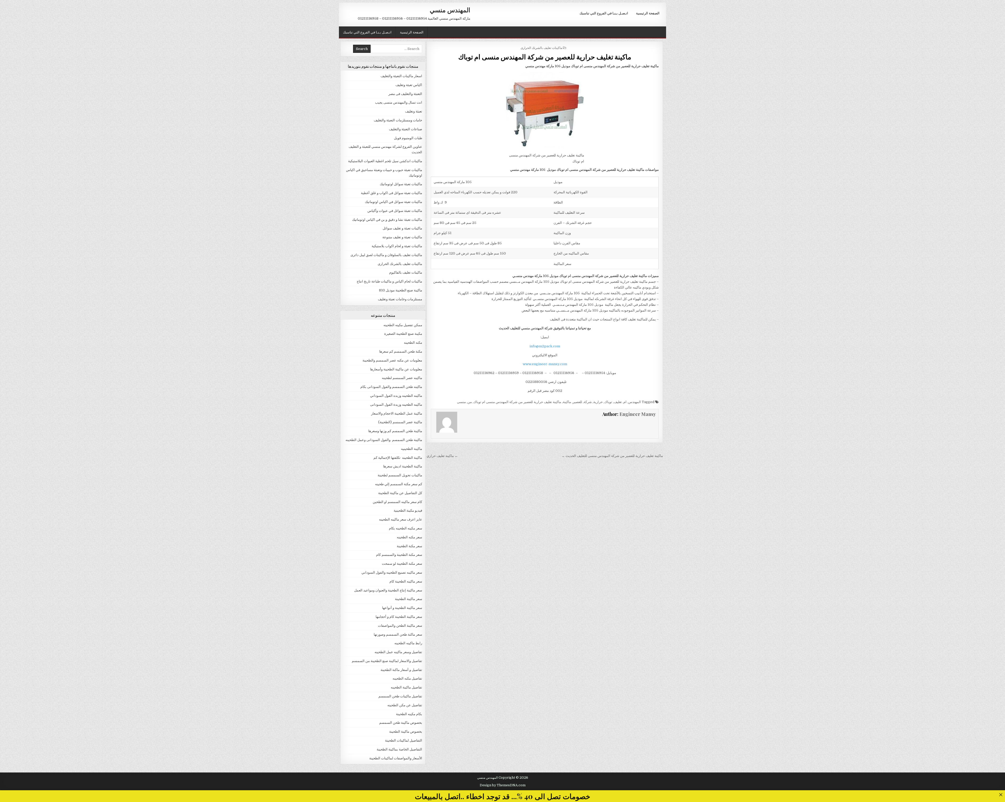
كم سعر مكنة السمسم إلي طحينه (398, 484)
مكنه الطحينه (413, 342)
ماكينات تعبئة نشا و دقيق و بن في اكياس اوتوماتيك (387, 220)
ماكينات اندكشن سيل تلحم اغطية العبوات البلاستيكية (385, 161)
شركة (588, 402)
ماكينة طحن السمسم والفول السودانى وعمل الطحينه (383, 440)
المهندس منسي (450, 9)
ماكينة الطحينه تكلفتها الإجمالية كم (397, 458)
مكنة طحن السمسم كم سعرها (400, 351)
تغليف (618, 402)
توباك (608, 402)
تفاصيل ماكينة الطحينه (406, 687)
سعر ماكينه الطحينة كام (405, 581)
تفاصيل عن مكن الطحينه (404, 705)
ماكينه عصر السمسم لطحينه (402, 378)
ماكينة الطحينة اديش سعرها (402, 466)
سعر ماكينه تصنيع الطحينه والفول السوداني (391, 572)
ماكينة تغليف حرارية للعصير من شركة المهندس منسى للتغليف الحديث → (612, 456)
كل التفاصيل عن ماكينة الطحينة (400, 493)
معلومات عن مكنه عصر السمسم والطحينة (392, 360)
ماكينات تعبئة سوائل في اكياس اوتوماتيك (393, 202)
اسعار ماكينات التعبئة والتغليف (401, 76)
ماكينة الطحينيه (411, 449)
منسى (461, 402)
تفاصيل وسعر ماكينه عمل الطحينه (398, 652)
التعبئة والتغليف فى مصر (405, 94)
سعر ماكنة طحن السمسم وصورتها (398, 634)
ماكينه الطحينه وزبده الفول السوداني (396, 396)
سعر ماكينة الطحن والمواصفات (400, 626)
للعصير (577, 402)
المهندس (634, 402)
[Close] (1000, 794)
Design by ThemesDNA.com (503, 785)
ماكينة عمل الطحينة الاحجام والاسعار (396, 413)
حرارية (598, 402)
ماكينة (567, 402)
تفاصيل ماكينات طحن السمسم (400, 696)
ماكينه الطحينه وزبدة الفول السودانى (396, 404)
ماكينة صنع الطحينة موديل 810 (400, 290)
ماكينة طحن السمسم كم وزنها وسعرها (395, 431)
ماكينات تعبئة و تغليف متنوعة (402, 237)
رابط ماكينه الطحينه (408, 643)
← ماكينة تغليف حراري (442, 456)
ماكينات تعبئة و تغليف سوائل (402, 228)
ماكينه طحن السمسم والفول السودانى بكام (391, 387)
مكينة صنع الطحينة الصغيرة (403, 334)
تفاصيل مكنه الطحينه (407, 678)
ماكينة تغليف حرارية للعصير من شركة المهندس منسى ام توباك (545, 56)
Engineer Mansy (637, 414)
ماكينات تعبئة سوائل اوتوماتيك (401, 184)
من (469, 402)
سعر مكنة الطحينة (409, 546)
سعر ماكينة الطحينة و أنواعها (402, 608)
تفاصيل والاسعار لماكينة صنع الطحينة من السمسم (387, 661)
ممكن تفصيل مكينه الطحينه (402, 325)
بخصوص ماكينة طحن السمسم (400, 723)
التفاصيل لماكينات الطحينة (403, 740)
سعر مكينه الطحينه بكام (405, 528)
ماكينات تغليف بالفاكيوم (405, 272)
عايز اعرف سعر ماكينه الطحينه (400, 519)
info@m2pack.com (544, 346)
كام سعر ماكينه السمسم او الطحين (397, 502)
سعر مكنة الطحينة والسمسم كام (399, 555)
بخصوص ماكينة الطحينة (405, 731)
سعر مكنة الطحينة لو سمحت (402, 564)
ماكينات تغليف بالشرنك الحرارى (541, 47)
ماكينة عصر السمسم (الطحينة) (400, 422)
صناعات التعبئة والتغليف (405, 129)
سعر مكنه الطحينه (409, 537)
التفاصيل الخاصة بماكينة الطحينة (399, 749)
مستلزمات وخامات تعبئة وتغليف (400, 299)
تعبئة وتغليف (413, 111)
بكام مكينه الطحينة (409, 714)
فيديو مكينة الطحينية (408, 510)
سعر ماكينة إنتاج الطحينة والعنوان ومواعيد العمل (388, 590)
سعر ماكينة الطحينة (408, 599)
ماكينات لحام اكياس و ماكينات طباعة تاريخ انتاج (389, 281)
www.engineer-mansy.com (545, 364)
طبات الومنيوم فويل (408, 138)
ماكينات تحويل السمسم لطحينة (400, 475)
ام (625, 402)
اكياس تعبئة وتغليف (408, 85)
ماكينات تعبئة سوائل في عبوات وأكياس (394, 211)
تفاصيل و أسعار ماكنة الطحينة (401, 670)
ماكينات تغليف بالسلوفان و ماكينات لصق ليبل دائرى (386, 255)
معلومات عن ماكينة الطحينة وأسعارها (396, 369)
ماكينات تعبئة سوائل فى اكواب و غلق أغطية (391, 193)
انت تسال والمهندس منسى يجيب (398, 102)
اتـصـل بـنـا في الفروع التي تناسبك (603, 12)
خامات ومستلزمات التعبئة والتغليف (398, 120)
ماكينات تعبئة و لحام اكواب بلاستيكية (397, 246)
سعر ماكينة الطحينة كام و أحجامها (399, 617)
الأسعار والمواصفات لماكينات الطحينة (395, 758)
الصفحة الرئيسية (648, 12)
